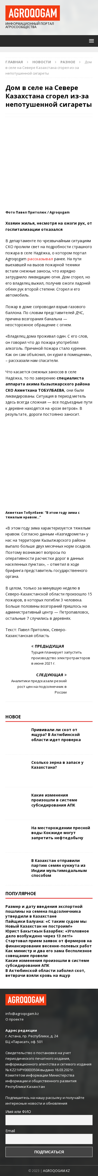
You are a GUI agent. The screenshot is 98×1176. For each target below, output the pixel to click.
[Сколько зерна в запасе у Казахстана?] (16, 771)
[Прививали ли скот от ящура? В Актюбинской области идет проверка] (16, 738)
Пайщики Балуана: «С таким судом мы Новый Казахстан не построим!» (46, 924)
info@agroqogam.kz (22, 1013)
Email (10, 1130)
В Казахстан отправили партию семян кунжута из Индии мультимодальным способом (59, 868)
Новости (41, 61)
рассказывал (40, 258)
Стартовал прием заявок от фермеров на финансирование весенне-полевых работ (48, 943)
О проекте (14, 1019)
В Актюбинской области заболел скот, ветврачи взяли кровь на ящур (45, 973)
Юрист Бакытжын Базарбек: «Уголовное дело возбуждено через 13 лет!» (47, 933)
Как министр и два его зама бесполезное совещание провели (48, 953)
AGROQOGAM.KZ (56, 1170)
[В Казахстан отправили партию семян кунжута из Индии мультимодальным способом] (16, 869)
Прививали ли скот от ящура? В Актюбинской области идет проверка (56, 734)
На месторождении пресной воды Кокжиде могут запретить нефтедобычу (60, 832)
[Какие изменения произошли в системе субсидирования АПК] (16, 803)
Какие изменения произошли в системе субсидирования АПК (54, 799)
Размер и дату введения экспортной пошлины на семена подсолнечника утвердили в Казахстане (43, 911)
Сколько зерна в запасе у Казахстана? (57, 765)
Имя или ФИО (18, 1111)
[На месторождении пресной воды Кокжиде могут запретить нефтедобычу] (16, 836)
